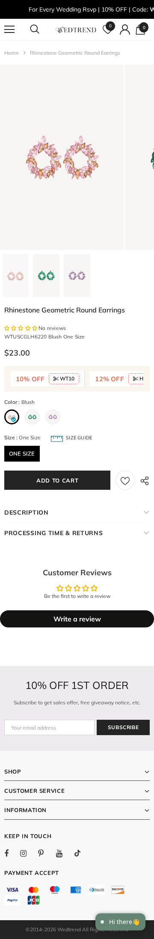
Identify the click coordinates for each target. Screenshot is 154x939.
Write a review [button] (77, 619)
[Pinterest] (45, 853)
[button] (21, 328)
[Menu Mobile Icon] (9, 29)
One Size (22, 453)
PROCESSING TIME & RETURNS (53, 533)
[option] (62, 157)
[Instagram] (28, 853)
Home (11, 53)
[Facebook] (12, 853)
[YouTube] (63, 853)
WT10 (66, 378)
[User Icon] (125, 29)
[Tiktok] (81, 853)
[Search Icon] (43, 29)
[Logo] (76, 29)
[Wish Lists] (125, 480)
